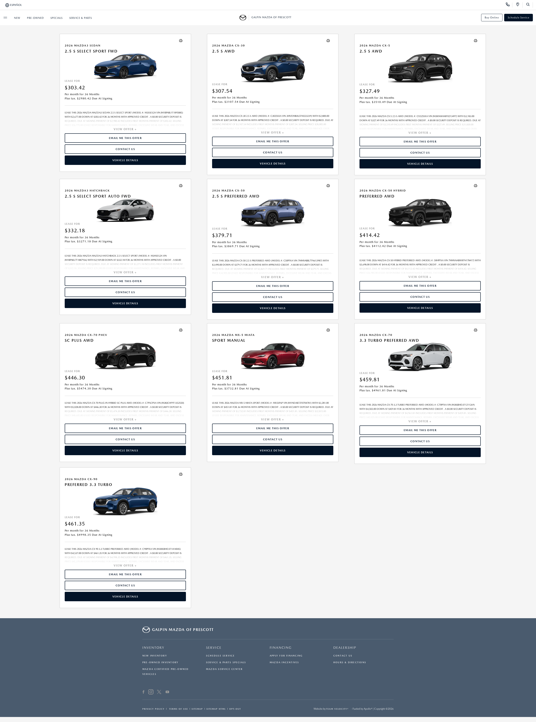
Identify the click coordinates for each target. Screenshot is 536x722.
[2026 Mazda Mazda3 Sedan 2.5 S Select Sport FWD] (125, 66)
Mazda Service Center (224, 669)
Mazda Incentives (284, 662)
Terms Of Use (178, 709)
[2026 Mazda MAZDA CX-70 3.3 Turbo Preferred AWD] (420, 357)
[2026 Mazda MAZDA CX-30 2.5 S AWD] (272, 67)
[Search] (529, 5)
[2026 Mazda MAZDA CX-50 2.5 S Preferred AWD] (272, 212)
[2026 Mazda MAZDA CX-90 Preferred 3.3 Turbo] (125, 501)
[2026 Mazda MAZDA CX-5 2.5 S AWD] (420, 67)
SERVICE (214, 648)
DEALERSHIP (344, 648)
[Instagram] (150, 692)
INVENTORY (153, 648)
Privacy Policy (153, 709)
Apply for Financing (286, 655)
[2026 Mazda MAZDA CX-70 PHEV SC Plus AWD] (125, 356)
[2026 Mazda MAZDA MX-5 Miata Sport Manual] (272, 356)
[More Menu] (5, 17)
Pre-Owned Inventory (160, 662)
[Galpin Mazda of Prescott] (244, 17)
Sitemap (197, 709)
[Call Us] (509, 5)
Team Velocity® (337, 709)
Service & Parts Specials (226, 662)
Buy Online (492, 17)
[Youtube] (167, 692)
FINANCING (281, 648)
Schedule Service (518, 17)
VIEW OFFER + (125, 129)
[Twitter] (159, 692)
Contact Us (342, 655)
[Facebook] (143, 692)
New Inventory (154, 655)
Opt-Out (235, 709)
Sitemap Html (216, 709)
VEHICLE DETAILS (125, 160)
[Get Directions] (519, 5)
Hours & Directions (349, 662)
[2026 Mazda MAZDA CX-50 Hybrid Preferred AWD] (420, 212)
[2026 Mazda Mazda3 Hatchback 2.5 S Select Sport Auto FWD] (125, 210)
